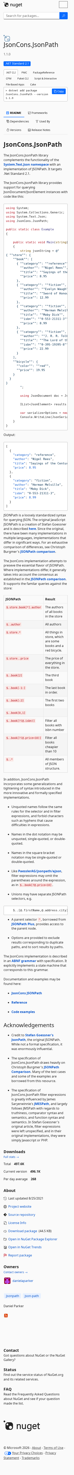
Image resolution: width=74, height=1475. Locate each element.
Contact (11, 1350)
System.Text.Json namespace (26, 164)
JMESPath (41, 1104)
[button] (59, 91)
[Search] (63, 15)
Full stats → (11, 1157)
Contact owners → (16, 1272)
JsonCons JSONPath (26, 993)
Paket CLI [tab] (22, 78)
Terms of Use (53, 1448)
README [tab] (15, 113)
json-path (32, 1296)
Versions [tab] (15, 130)
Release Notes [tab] (40, 130)
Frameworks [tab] (39, 113)
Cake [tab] (33, 84)
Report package (20, 1255)
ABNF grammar (24, 961)
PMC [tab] (24, 72)
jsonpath (12, 1296)
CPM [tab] (8, 78)
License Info (17, 1223)
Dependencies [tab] (19, 121)
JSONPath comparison (37, 551)
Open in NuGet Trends (25, 1247)
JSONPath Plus (22, 924)
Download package (22, 1231)
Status (10, 1369)
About (36, 1448)
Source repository (21, 1214)
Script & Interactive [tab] (45, 78)
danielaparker (22, 1281)
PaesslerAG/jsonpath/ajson (39, 871)
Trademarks (31, 1458)
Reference (19, 1002)
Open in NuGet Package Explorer (32, 1239)
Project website (19, 1206)
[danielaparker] (7, 1280)
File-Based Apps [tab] (15, 84)
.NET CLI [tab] (11, 72)
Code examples (23, 1012)
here (32, 529)
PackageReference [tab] (43, 72)
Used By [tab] (44, 121)
